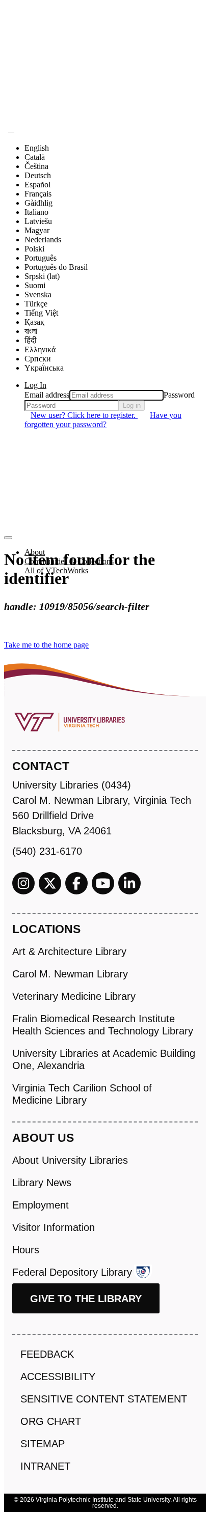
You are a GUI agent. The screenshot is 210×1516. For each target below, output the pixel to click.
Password (179, 394)
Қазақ (34, 322)
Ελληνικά (40, 349)
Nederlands (42, 239)
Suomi (34, 285)
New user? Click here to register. (84, 415)
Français (37, 193)
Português (40, 258)
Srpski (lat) (42, 276)
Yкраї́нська (44, 367)
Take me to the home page (46, 644)
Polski (34, 248)
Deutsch (37, 175)
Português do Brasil (56, 267)
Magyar (36, 230)
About (34, 552)
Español (37, 184)
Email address (46, 394)
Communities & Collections (69, 561)
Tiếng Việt (41, 312)
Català (34, 157)
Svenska (37, 294)
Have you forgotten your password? (102, 420)
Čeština (36, 166)
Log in (132, 405)
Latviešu (38, 221)
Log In (35, 385)
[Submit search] (11, 132)
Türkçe (35, 303)
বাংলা (30, 331)
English (36, 148)
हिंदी (30, 340)
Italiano (36, 212)
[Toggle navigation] (8, 537)
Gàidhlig (38, 203)
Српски (37, 358)
